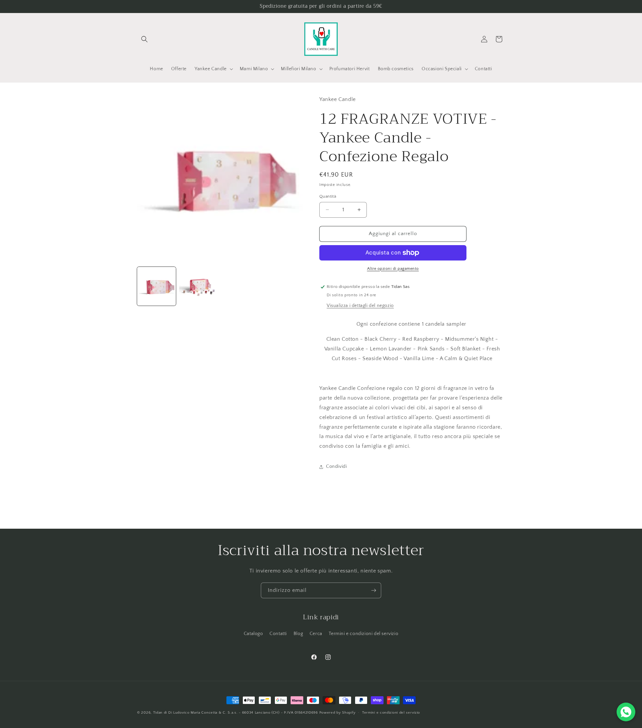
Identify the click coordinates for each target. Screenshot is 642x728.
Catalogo (253, 633)
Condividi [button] (336, 466)
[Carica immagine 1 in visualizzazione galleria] (156, 286)
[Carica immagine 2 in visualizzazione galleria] (198, 286)
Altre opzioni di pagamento (393, 269)
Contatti (278, 633)
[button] (144, 39)
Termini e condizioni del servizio (363, 633)
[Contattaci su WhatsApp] (626, 712)
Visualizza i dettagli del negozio (360, 305)
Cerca (316, 633)
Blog (298, 633)
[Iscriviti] (373, 590)
